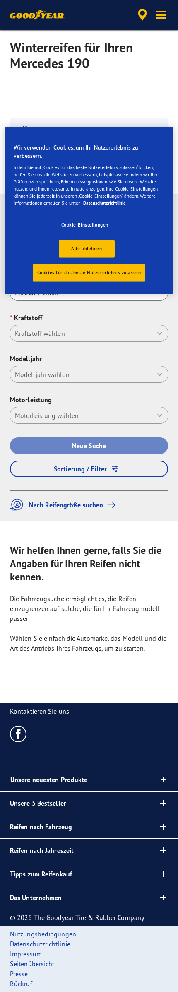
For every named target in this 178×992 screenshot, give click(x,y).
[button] (160, 14)
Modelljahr (26, 359)
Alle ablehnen (86, 248)
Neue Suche (89, 446)
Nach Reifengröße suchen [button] (66, 505)
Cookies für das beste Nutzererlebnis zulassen (89, 272)
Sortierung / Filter (80, 469)
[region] (89, 210)
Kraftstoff (28, 318)
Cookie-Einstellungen (84, 224)
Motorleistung (31, 400)
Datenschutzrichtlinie (104, 202)
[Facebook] (18, 733)
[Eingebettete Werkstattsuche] (142, 14)
